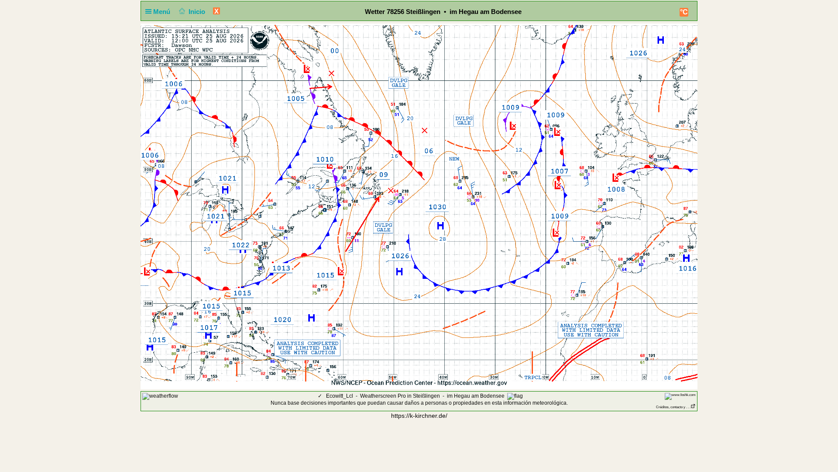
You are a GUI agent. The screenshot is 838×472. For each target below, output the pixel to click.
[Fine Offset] (680, 396)
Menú (162, 11)
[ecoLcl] (160, 396)
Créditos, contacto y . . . (673, 407)
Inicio (197, 11)
